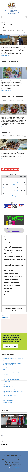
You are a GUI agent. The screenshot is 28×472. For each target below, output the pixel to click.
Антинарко (7, 291)
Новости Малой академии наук (11, 379)
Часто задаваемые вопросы (11, 236)
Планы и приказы (8, 270)
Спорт (4, 397)
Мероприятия (11, 30)
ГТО (4, 360)
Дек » (16, 196)
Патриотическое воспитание (11, 282)
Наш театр (5, 374)
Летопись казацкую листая (9, 61)
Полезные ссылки (9, 304)
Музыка (5, 369)
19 (14, 188)
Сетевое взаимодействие (11, 273)
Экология (5, 405)
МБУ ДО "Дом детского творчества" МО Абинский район (12, 11)
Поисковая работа (8, 386)
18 (10, 188)
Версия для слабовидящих (12, 169)
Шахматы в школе (7, 402)
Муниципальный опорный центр (11, 372)
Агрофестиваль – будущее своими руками (12, 97)
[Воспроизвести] (3, 426)
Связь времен (5, 132)
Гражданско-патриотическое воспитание (13, 358)
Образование (6, 381)
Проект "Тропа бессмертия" (10, 389)
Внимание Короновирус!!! (10, 243)
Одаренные (6, 384)
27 (17, 190)
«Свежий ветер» (8, 288)
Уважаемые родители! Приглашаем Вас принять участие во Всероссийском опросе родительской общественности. (14, 265)
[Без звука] (22, 426)
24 (7, 190)
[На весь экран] (24, 426)
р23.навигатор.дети (9, 239)
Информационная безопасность (12, 294)
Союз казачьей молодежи (9, 395)
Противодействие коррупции (12, 285)
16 (3, 188)
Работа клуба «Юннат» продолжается (13, 28)
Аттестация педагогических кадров (13, 276)
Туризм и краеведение (8, 400)
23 (3, 190)
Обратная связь (8, 297)
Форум (5, 301)
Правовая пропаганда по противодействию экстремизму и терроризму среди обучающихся (13, 308)
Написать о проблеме (10, 346)
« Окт (11, 196)
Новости (5, 376)
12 (14, 185)
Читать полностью (6, 55)
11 (10, 185)
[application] (14, 421)
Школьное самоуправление (11, 279)
